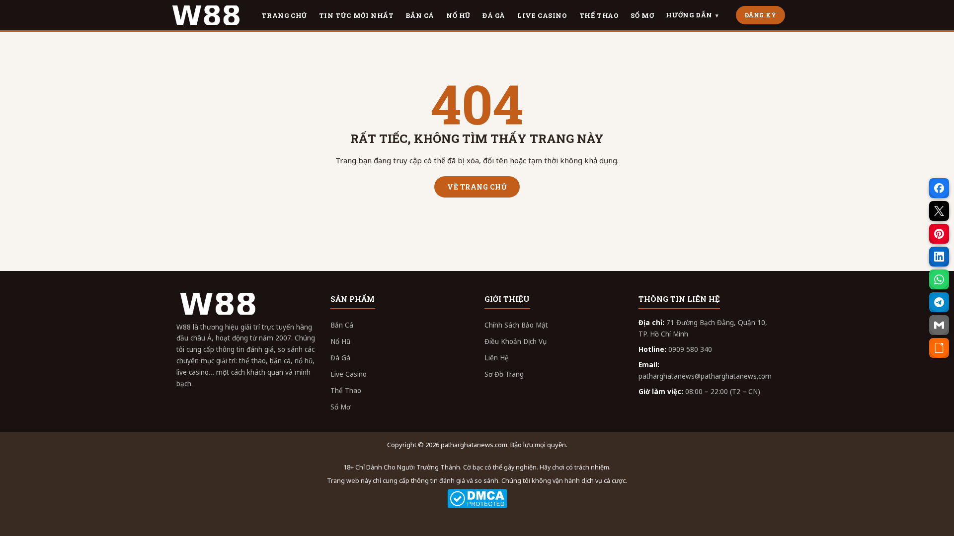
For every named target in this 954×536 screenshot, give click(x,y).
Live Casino (348, 374)
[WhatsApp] (939, 279)
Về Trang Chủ (477, 187)
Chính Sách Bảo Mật (516, 325)
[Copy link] (939, 348)
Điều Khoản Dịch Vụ (515, 341)
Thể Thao (345, 390)
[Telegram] (939, 302)
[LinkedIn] (939, 257)
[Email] (939, 325)
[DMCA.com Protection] (477, 498)
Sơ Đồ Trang (504, 374)
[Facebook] (939, 188)
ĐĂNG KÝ (761, 15)
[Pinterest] (939, 234)
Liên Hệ (496, 357)
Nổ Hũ (340, 341)
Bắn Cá (341, 325)
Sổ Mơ (340, 406)
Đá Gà (340, 357)
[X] (939, 211)
